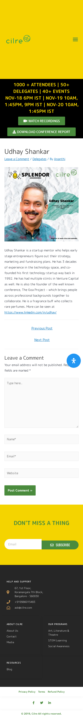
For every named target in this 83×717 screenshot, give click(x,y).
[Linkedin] (49, 703)
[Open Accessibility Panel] (74, 361)
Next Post (42, 339)
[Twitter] (42, 703)
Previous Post (42, 328)
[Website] (41, 474)
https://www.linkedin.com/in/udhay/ (30, 312)
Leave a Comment (16, 159)
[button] (75, 39)
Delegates (39, 159)
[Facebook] (34, 703)
